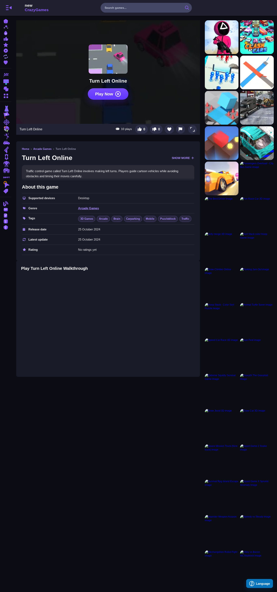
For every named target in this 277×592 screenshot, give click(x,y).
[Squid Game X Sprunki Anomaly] (257, 496)
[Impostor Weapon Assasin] (221, 532)
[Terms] (5, 215)
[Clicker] (5, 184)
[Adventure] (5, 115)
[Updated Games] (5, 56)
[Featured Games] (5, 44)
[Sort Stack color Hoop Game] (257, 249)
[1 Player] (5, 156)
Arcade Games (42, 148)
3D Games (86, 218)
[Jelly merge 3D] (221, 249)
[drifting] (5, 177)
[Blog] (5, 203)
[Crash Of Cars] (257, 37)
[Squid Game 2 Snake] (257, 461)
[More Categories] (5, 95)
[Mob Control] (221, 72)
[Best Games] (5, 33)
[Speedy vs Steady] (257, 532)
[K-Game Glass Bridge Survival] (221, 37)
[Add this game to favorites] (169, 129)
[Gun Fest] (257, 355)
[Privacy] (5, 227)
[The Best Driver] (221, 214)
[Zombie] (5, 129)
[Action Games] (5, 82)
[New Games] (5, 27)
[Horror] (5, 163)
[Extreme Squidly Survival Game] (221, 390)
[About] (5, 221)
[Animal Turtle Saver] (257, 320)
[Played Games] (5, 50)
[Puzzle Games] (5, 88)
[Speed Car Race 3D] (221, 355)
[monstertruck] (5, 170)
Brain (117, 218)
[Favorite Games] (5, 62)
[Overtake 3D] (221, 178)
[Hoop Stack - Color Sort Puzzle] (221, 320)
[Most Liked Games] (5, 38)
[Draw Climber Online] (221, 284)
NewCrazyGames (31, 8)
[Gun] (5, 149)
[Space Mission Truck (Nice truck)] (221, 461)
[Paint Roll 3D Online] (257, 72)
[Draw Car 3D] (257, 426)
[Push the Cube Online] (221, 143)
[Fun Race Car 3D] (257, 214)
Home (25, 148)
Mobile (150, 218)
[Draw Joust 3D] (221, 426)
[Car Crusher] (257, 143)
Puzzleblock (168, 218)
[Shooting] (5, 122)
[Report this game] (180, 129)
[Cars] (5, 142)
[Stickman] (5, 136)
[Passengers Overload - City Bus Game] (257, 178)
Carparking (133, 218)
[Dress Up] (5, 108)
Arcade (103, 218)
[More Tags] (5, 191)
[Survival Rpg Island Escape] (221, 496)
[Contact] (5, 209)
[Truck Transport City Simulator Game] (257, 108)
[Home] (5, 21)
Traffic (185, 218)
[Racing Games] (5, 75)
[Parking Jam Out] (257, 284)
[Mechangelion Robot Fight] (221, 567)
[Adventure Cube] (221, 108)
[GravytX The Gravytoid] (257, 390)
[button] (192, 129)
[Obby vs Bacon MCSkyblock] (257, 567)
